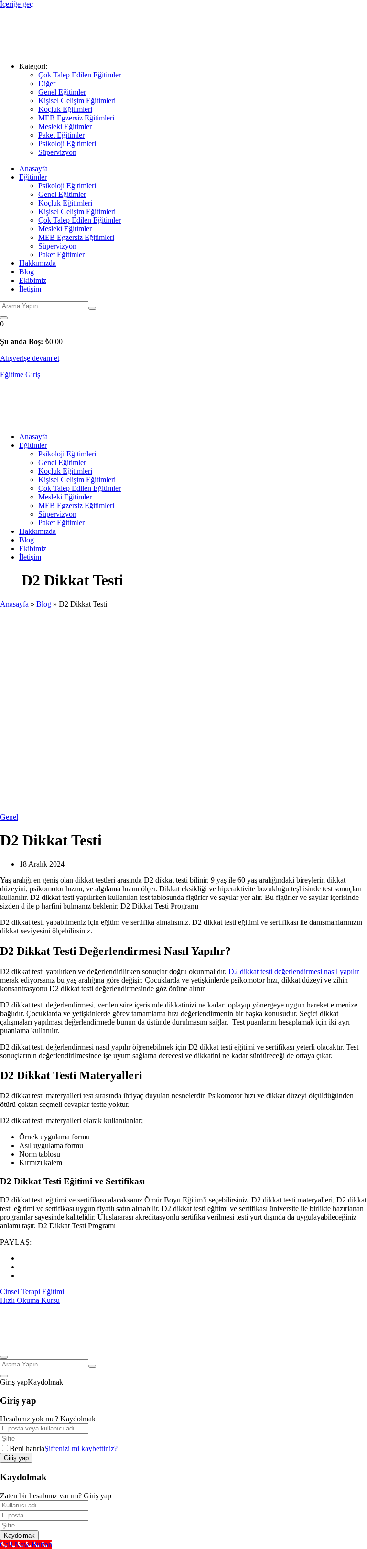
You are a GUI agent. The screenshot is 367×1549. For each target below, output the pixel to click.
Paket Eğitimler (61, 135)
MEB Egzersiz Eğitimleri (76, 118)
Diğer (46, 83)
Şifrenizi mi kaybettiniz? (81, 1448)
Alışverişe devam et (29, 358)
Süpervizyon (57, 152)
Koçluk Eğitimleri (65, 109)
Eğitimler (33, 177)
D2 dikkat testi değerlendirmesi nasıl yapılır (293, 971)
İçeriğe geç (16, 4)
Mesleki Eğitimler (65, 126)
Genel (9, 817)
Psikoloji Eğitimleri (67, 144)
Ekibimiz (32, 280)
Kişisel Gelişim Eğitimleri (77, 101)
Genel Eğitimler (62, 92)
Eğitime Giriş (20, 374)
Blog (26, 272)
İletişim (30, 289)
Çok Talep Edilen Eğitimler (79, 75)
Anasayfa (33, 168)
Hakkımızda (37, 263)
